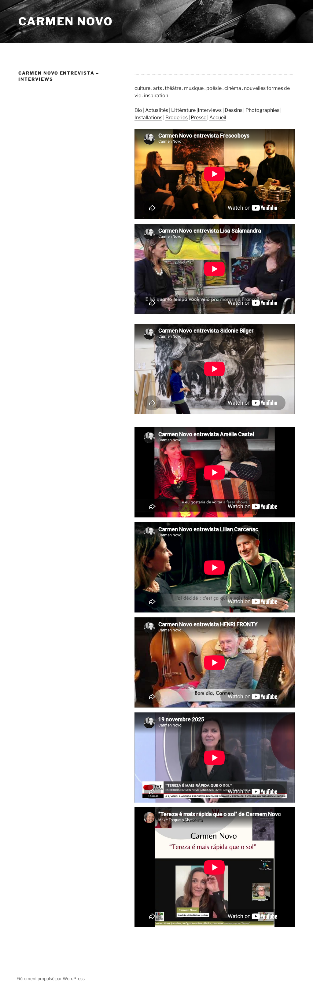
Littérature (184, 110)
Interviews (210, 110)
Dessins (233, 110)
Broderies (176, 117)
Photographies (262, 110)
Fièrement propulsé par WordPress (51, 978)
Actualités (156, 110)
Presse (198, 117)
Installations (148, 117)
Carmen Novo (65, 21)
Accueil (217, 117)
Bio (138, 110)
